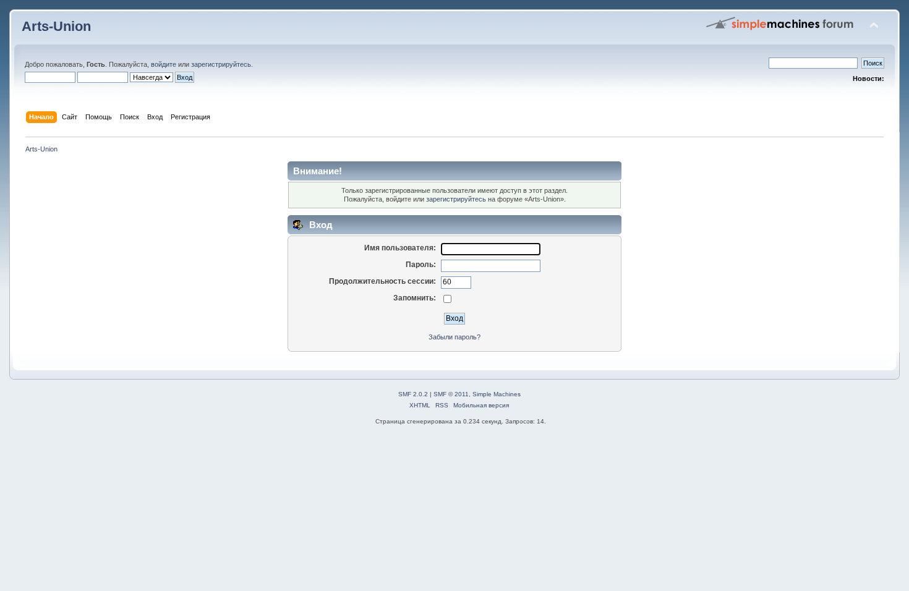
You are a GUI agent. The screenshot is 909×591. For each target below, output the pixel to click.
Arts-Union (56, 26)
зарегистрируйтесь (221, 64)
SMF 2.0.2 (413, 394)
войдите (163, 64)
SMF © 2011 (451, 394)
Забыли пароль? (454, 337)
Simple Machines (496, 394)
